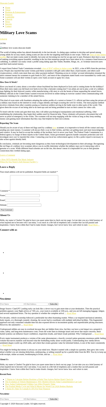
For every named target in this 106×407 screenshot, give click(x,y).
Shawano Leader (7, 3)
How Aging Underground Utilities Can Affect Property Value (30, 384)
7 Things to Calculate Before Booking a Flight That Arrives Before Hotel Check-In (39, 379)
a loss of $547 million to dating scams (56, 68)
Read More (71, 313)
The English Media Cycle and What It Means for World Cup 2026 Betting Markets (39, 386)
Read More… (94, 225)
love (54, 127)
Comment (5, 191)
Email (2, 200)
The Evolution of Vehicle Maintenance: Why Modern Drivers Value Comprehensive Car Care (43, 382)
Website (3, 205)
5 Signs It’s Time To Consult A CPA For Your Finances (27, 389)
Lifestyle (3, 39)
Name (2, 195)
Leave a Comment (7, 155)
